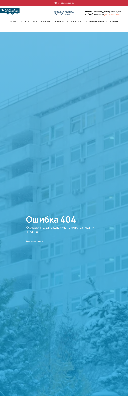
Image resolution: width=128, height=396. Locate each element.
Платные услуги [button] (74, 22)
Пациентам (59, 22)
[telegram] (12, 13)
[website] (16, 13)
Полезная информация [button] (95, 22)
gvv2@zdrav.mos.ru (113, 14)
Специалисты (31, 22)
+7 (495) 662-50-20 (94, 14)
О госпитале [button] (15, 22)
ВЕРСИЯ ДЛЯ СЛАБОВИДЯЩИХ (11, 10)
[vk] (8, 13)
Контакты (114, 22)
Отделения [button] (45, 22)
